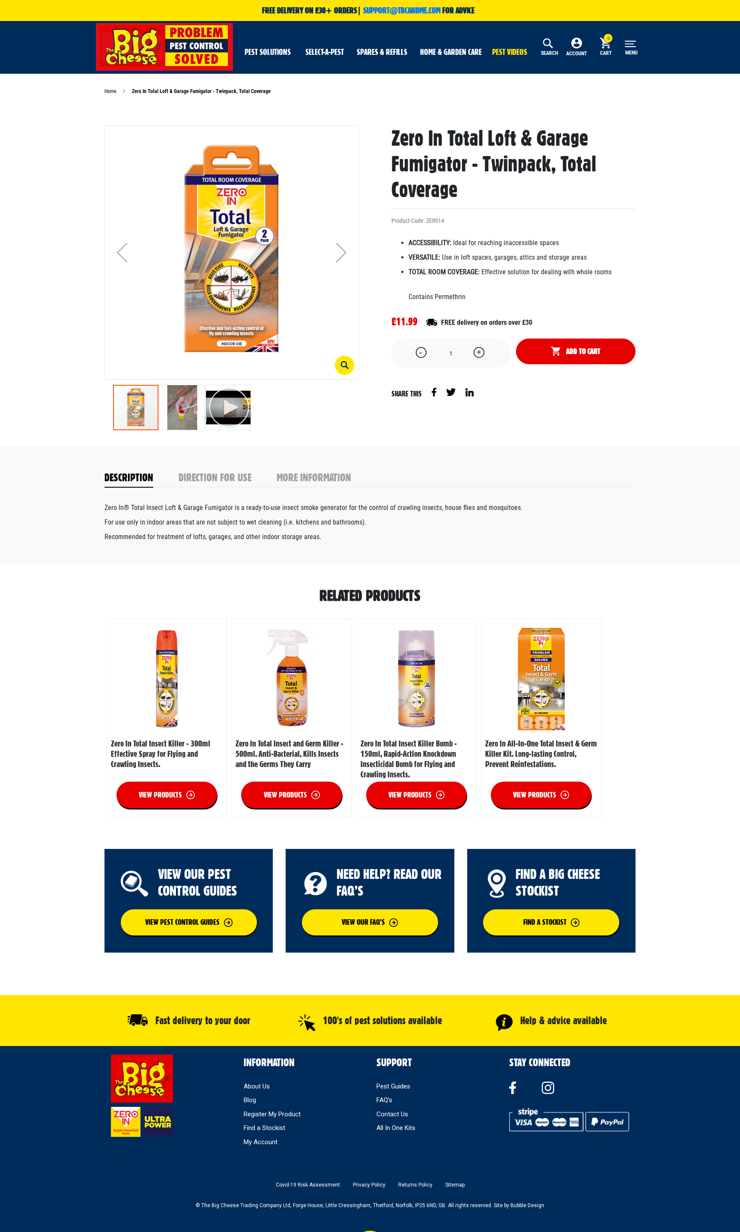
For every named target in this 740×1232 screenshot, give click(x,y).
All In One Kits (395, 1128)
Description (128, 477)
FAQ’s (384, 1100)
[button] (344, 365)
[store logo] (164, 46)
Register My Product (272, 1114)
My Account (261, 1142)
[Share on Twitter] (451, 391)
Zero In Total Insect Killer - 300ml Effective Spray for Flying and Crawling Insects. (160, 753)
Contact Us (392, 1114)
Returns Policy (415, 1185)
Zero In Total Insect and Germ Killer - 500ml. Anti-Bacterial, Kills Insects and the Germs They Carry (289, 753)
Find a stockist (545, 921)
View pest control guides (182, 921)
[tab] (141, 478)
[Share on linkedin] (469, 391)
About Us (257, 1086)
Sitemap (455, 1185)
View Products (160, 794)
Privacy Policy (369, 1185)
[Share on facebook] (435, 391)
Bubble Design (527, 1205)
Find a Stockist (264, 1128)
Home (110, 91)
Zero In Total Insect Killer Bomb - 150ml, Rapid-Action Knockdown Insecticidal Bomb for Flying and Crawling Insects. (409, 758)
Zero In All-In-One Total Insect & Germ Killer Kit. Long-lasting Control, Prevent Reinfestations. (541, 753)
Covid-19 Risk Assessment (308, 1185)
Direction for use (215, 477)
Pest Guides (393, 1086)
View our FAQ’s (363, 921)
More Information (314, 477)
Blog (250, 1100)
